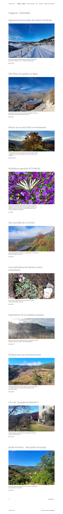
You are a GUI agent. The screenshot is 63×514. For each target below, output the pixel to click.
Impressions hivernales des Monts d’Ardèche (30, 20)
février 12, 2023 (11, 436)
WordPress (52, 510)
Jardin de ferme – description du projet (27, 447)
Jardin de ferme (11, 3)
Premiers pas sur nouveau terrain (24, 354)
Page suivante (52, 499)
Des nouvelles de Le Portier (21, 222)
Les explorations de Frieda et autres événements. (25, 268)
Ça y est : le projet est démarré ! (23, 402)
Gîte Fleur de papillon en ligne (23, 73)
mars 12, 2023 (10, 304)
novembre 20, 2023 (11, 157)
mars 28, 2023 (11, 256)
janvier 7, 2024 (11, 116)
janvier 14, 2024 (11, 63)
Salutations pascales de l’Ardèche (24, 168)
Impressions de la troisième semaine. (26, 314)
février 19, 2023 (11, 391)
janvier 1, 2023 (11, 490)
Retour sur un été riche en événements (27, 127)
